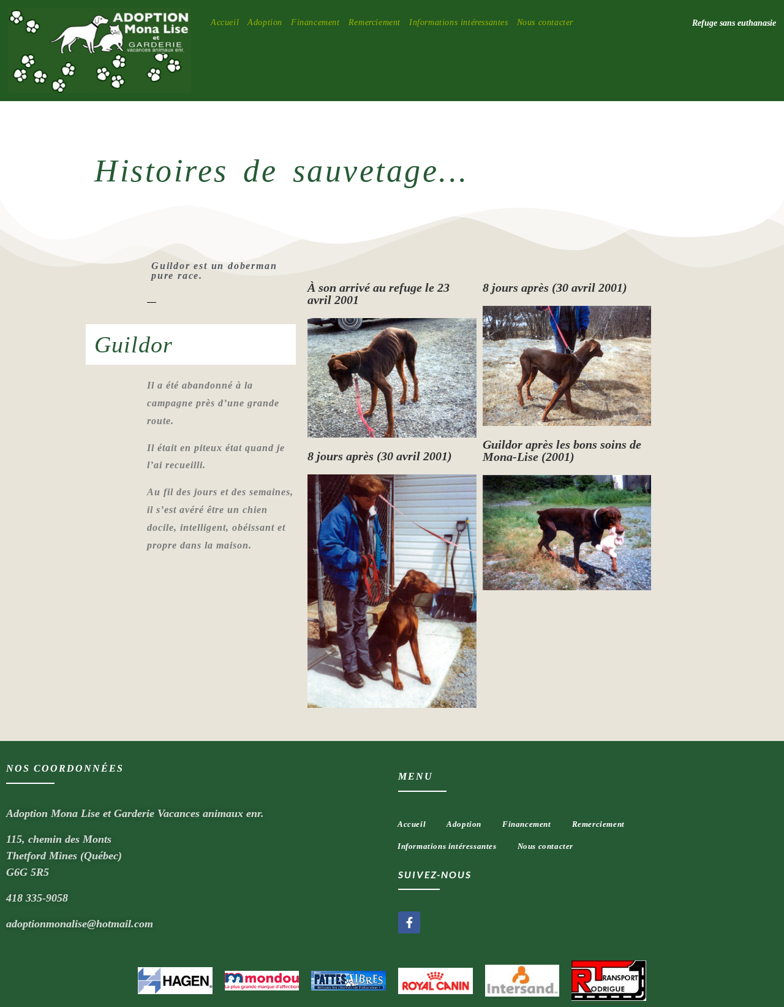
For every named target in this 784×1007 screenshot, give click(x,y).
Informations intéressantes (447, 846)
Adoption (464, 824)
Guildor (133, 344)
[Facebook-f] (409, 922)
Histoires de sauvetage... (281, 170)
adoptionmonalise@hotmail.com (79, 924)
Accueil (412, 824)
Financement (526, 824)
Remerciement (598, 824)
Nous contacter (545, 846)
